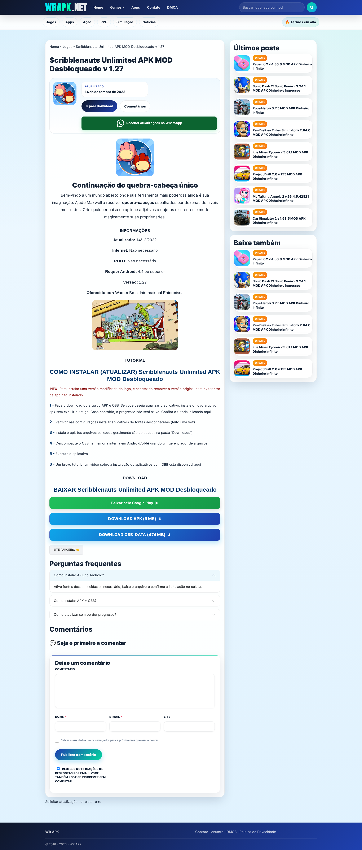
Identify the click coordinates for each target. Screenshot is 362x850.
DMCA (172, 7)
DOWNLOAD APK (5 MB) (132, 518)
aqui (197, 464)
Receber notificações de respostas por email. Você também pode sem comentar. (80, 775)
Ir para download (99, 106)
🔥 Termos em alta (300, 22)
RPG (104, 22)
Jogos (51, 22)
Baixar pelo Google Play (132, 503)
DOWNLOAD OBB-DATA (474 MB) (132, 534)
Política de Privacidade (257, 832)
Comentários (135, 106)
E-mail (116, 716)
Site (167, 716)
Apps (135, 7)
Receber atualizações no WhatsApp (154, 123)
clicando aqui (200, 412)
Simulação (124, 22)
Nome (61, 716)
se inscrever (88, 777)
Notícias (149, 22)
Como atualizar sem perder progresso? (85, 614)
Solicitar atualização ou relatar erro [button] (73, 801)
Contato (153, 7)
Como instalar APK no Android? (79, 575)
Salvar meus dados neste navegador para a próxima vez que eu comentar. (110, 740)
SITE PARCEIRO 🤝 (66, 549)
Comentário (65, 669)
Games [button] (116, 7)
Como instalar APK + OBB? (75, 601)
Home (98, 7)
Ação (87, 22)
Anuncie (217, 832)
